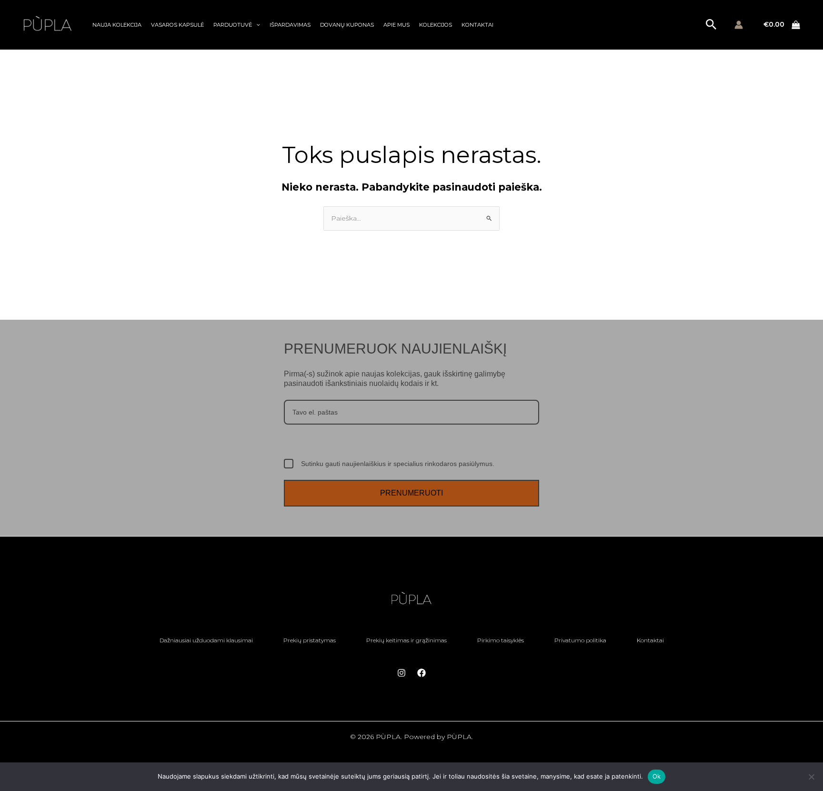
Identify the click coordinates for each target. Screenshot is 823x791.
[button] (256, 25)
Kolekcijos (435, 24)
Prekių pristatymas (309, 640)
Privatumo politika (580, 640)
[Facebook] (421, 673)
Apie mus (396, 24)
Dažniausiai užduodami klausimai (206, 640)
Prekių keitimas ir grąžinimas (406, 640)
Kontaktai (477, 24)
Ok (656, 776)
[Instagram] (401, 673)
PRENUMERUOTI (411, 493)
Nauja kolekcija (116, 24)
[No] (811, 776)
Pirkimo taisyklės (500, 640)
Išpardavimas (290, 24)
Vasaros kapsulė (177, 24)
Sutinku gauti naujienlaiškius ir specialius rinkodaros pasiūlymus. (397, 463)
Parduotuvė (232, 24)
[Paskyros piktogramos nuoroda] (738, 24)
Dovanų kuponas (347, 24)
